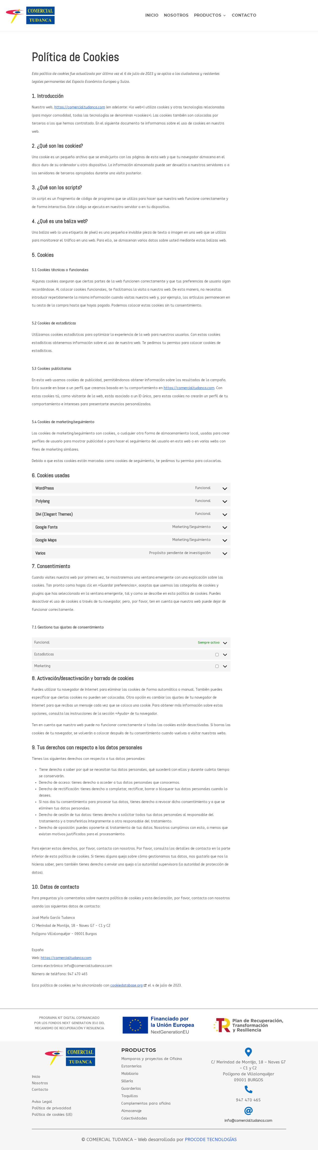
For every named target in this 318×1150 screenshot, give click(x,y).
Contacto (244, 16)
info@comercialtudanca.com (248, 1121)
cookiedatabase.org (126, 985)
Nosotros (176, 16)
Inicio (152, 16)
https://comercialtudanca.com (79, 107)
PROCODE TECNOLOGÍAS (211, 1139)
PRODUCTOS (207, 16)
